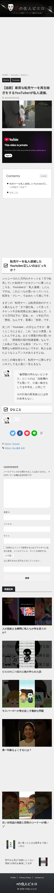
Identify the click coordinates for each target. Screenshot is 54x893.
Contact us (39, 877)
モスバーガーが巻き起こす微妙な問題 (23, 710)
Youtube (16, 444)
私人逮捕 (16, 448)
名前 (7, 512)
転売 (23, 448)
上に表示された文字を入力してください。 (23, 560)
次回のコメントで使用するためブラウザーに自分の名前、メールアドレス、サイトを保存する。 (26, 549)
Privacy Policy (25, 877)
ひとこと (14, 192)
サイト (7, 535)
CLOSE (43, 176)
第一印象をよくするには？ (17, 750)
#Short (8, 448)
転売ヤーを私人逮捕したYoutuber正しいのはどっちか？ (28, 185)
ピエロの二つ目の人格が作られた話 (21, 671)
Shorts (8, 444)
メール (8, 524)
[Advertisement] (27, 44)
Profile (13, 877)
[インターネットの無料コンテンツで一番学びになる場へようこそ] (27, 8)
